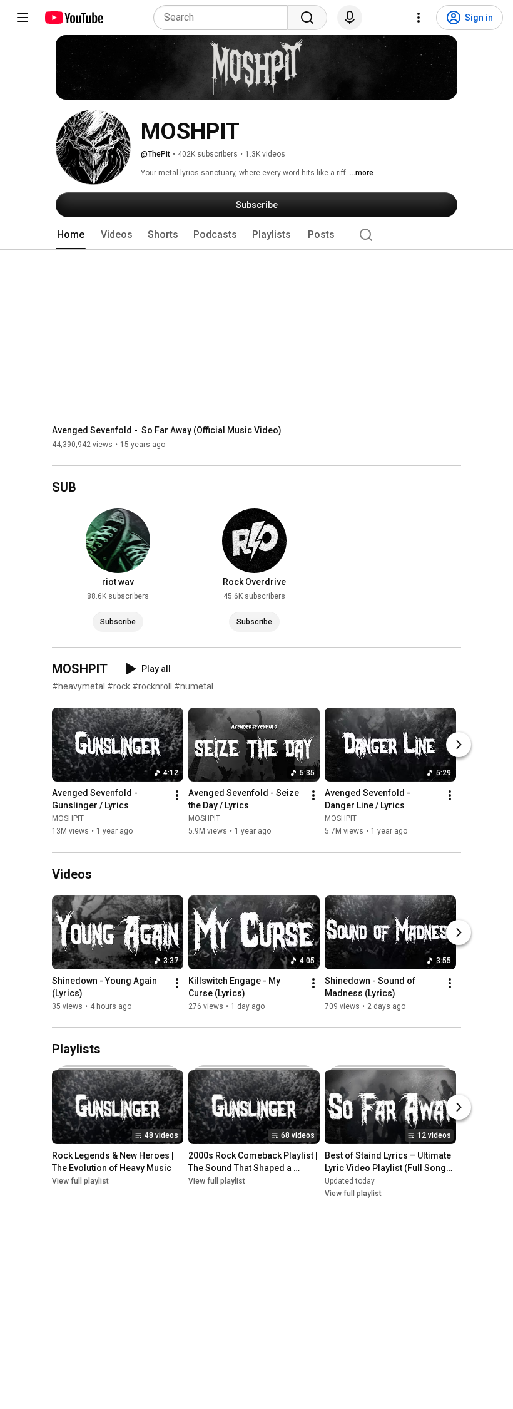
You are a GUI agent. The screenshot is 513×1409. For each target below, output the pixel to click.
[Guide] (22, 17)
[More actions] (177, 795)
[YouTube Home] (73, 17)
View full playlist (80, 1181)
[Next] (458, 745)
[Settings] (418, 17)
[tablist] (256, 235)
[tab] (71, 235)
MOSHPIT (68, 819)
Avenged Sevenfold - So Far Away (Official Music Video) (167, 430)
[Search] (307, 17)
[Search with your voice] (349, 17)
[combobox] (224, 17)
